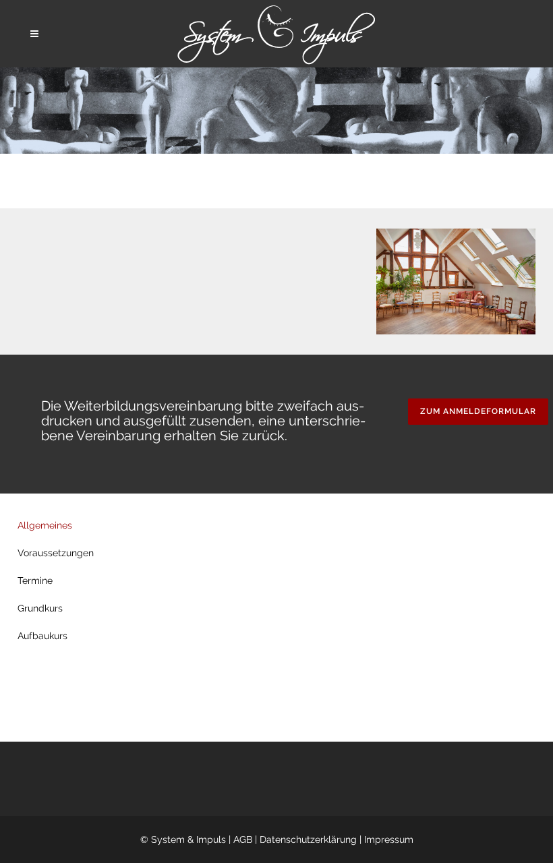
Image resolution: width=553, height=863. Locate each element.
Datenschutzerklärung (308, 839)
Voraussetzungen (56, 552)
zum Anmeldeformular (478, 411)
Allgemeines (45, 525)
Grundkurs (40, 608)
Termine (35, 580)
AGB (242, 839)
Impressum (388, 839)
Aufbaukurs (42, 635)
